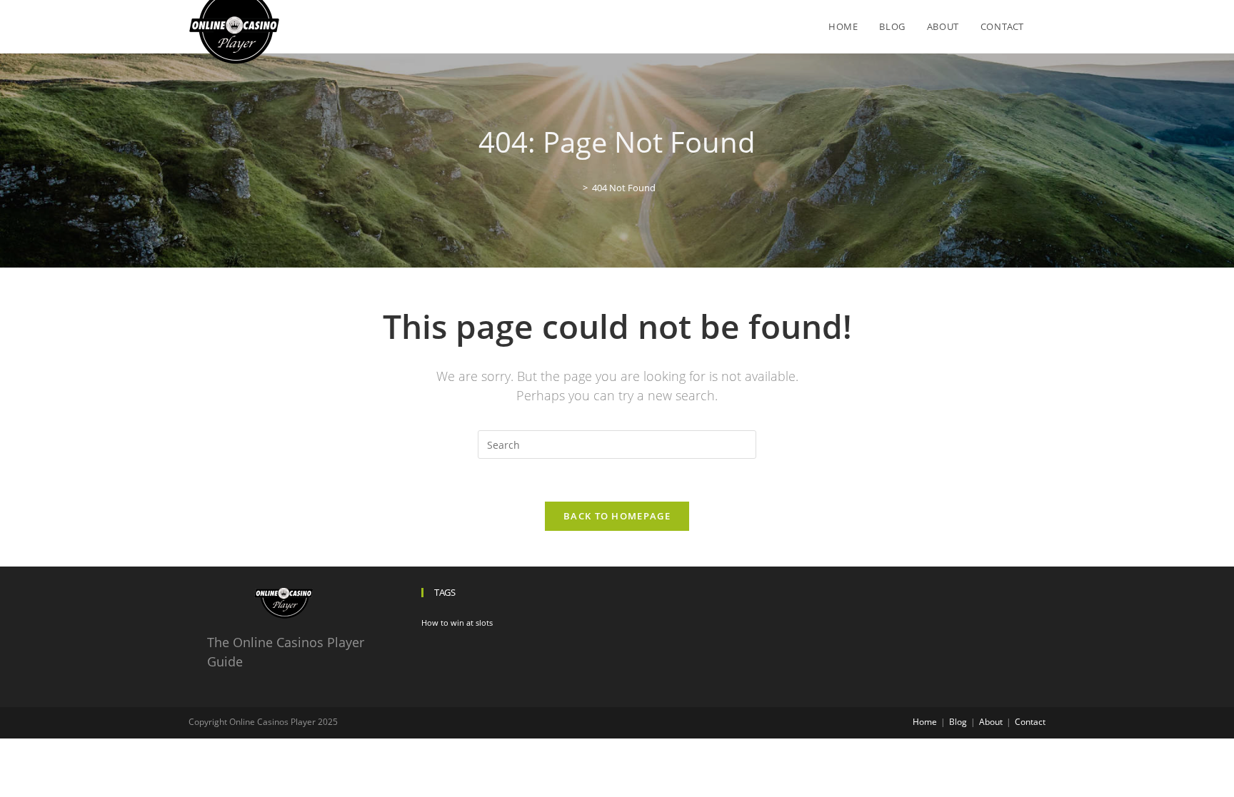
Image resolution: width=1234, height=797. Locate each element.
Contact (1030, 722)
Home (925, 722)
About (991, 722)
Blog (958, 722)
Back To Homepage (617, 515)
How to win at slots (457, 623)
